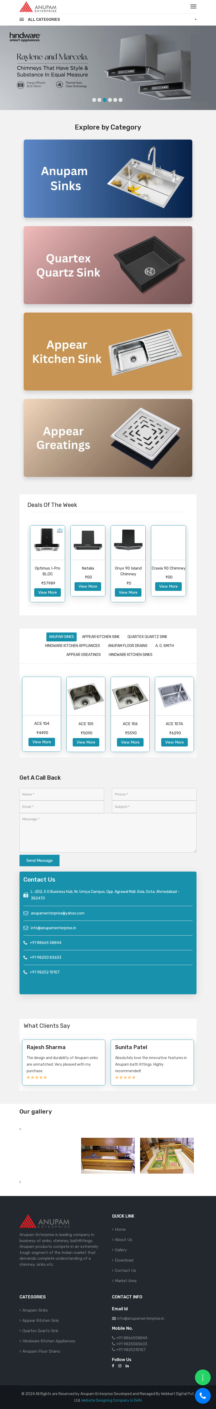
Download (124, 1260)
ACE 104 (41, 723)
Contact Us (125, 1270)
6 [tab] (120, 100)
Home (120, 1229)
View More (47, 592)
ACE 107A (174, 723)
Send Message (39, 860)
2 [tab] (99, 100)
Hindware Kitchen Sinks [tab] (131, 654)
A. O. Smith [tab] (164, 646)
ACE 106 (130, 723)
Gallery (121, 1250)
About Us (123, 1239)
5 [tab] (115, 100)
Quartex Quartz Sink (40, 1330)
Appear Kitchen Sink (40, 1320)
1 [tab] (94, 100)
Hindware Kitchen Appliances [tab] (72, 646)
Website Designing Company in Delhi (111, 1400)
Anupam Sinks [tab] (61, 637)
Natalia (88, 568)
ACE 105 (86, 723)
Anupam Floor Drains (41, 1351)
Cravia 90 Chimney (168, 568)
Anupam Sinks (35, 1310)
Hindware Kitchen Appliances (48, 1341)
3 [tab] (105, 100)
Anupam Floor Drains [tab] (128, 646)
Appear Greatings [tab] (83, 654)
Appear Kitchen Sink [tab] (101, 637)
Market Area (125, 1280)
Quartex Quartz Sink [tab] (147, 637)
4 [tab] (110, 100)
